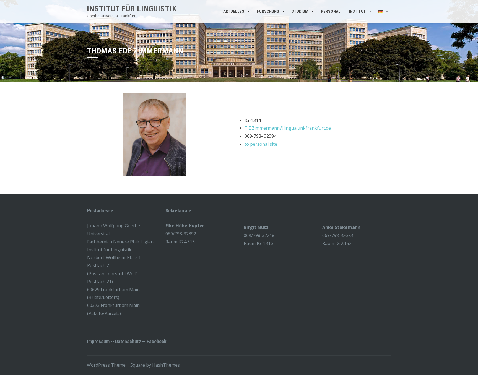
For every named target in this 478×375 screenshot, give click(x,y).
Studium (300, 11)
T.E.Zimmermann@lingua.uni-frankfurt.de (288, 128)
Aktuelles (233, 11)
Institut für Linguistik (132, 8)
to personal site (261, 144)
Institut (357, 11)
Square (137, 365)
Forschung (268, 11)
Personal (331, 11)
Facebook (157, 341)
